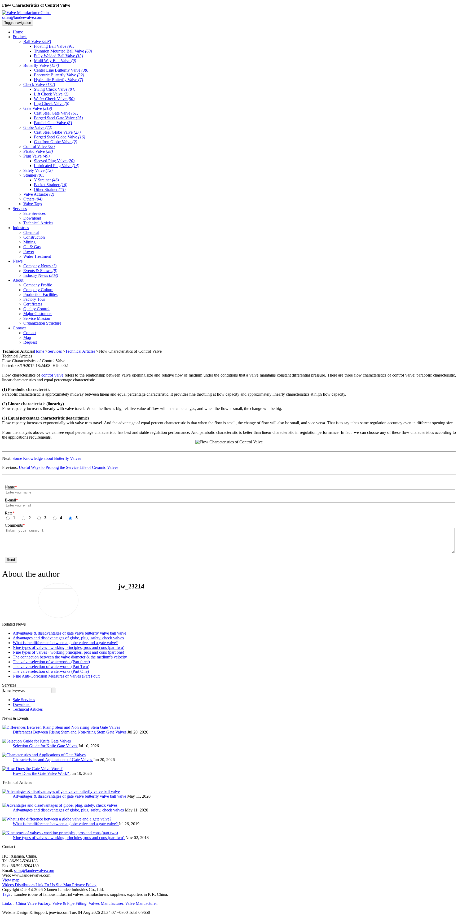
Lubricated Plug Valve (56, 165)
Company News (39, 266)
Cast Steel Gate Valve (56, 113)
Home (39, 351)
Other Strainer (49, 189)
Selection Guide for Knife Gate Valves (45, 746)
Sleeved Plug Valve (54, 161)
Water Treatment (37, 256)
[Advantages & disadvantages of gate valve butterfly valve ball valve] (61, 791)
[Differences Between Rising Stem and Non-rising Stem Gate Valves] (61, 727)
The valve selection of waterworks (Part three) (51, 662)
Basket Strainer (50, 184)
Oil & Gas (32, 246)
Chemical (31, 232)
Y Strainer (46, 180)
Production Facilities (40, 294)
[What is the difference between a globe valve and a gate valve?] (56, 819)
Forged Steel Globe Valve (59, 137)
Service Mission (36, 318)
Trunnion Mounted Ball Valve (63, 51)
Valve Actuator (38, 194)
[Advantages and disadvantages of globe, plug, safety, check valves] (59, 805)
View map (10, 880)
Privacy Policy (84, 885)
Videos (8, 885)
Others (32, 199)
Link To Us (45, 885)
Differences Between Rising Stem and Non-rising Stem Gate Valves (70, 732)
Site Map (63, 885)
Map (27, 337)
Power (28, 251)
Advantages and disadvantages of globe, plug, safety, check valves (68, 638)
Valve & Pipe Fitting (69, 903)
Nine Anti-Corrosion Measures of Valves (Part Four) (56, 676)
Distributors (24, 885)
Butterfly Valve (41, 65)
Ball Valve (37, 41)
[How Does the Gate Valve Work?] (32, 768)
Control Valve (39, 146)
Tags (6, 894)
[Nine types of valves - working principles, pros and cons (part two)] (60, 833)
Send (11, 560)
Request (30, 342)
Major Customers (37, 313)
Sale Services (34, 213)
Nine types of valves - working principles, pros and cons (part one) (68, 652)
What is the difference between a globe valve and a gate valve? (65, 642)
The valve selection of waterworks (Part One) (51, 671)
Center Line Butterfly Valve (61, 70)
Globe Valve (37, 127)
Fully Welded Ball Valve (58, 56)
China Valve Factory (33, 903)
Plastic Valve (38, 151)
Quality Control (36, 309)
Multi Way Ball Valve (55, 60)
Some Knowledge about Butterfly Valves (46, 458)
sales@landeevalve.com (22, 17)
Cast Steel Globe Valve (57, 132)
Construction (34, 237)
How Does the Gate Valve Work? (41, 773)
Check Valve (39, 84)
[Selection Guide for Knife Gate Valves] (36, 741)
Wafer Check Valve (54, 99)
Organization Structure (42, 323)
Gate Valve (37, 108)
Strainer (33, 175)
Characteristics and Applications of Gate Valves (53, 759)
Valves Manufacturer (106, 903)
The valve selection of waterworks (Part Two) (51, 666)
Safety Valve (37, 170)
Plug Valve (36, 156)
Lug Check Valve (51, 103)
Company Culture (38, 289)
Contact (29, 332)
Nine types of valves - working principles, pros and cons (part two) (68, 647)
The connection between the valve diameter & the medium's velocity (70, 657)
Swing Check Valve (54, 89)
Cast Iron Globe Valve (55, 141)
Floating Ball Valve (54, 46)
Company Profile (37, 285)
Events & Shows (40, 270)
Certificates (32, 304)
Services (55, 351)
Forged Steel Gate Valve (58, 118)
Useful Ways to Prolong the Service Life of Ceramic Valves (68, 467)
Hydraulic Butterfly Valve (58, 79)
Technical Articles (38, 223)
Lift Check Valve (51, 94)
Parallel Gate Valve (53, 122)
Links (7, 903)
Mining (29, 242)
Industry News (40, 275)
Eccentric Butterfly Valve (59, 75)
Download (32, 218)
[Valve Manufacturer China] (26, 12)
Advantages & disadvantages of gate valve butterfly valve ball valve (69, 633)
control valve (52, 375)
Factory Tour (34, 299)
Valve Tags (32, 204)
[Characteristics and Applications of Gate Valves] (44, 755)
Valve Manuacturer (141, 903)
